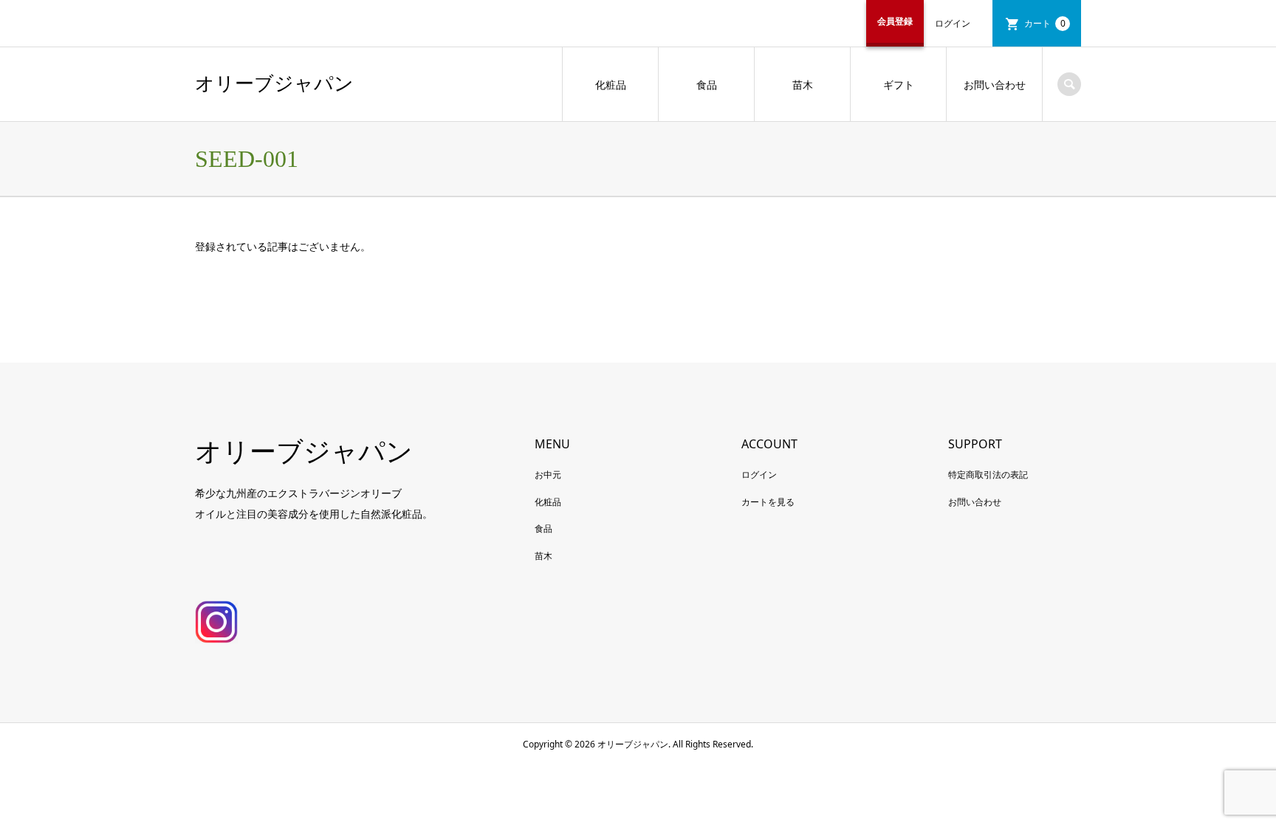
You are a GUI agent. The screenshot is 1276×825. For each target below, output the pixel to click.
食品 (706, 85)
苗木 (802, 85)
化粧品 (610, 85)
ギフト (898, 85)
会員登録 (895, 21)
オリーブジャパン (274, 84)
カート (1045, 23)
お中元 (548, 474)
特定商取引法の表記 (988, 474)
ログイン (952, 23)
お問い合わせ (995, 85)
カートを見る (768, 502)
